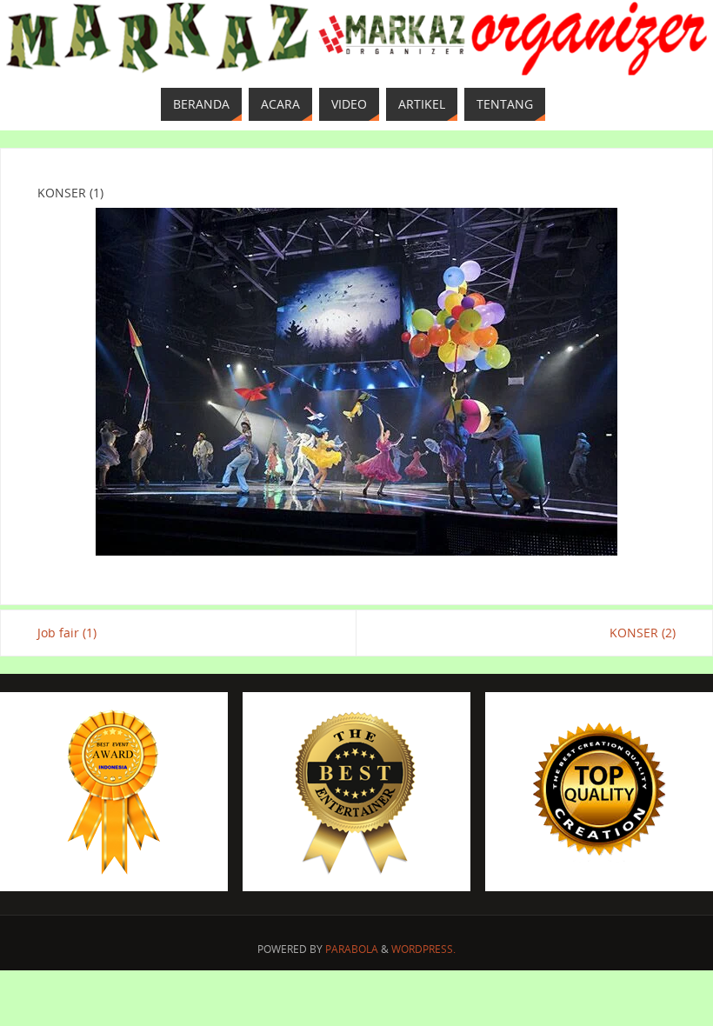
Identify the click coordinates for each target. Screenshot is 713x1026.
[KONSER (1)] (356, 382)
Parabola (351, 949)
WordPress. (423, 949)
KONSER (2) (643, 632)
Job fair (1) (67, 632)
